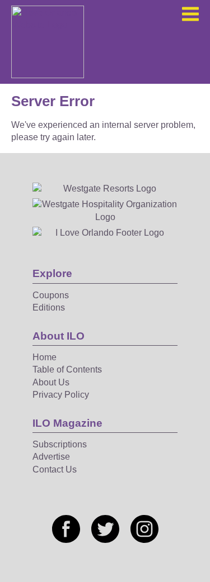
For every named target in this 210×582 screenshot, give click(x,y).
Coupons (50, 295)
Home (44, 357)
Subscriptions (59, 444)
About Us (50, 382)
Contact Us (54, 469)
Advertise (51, 456)
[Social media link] (66, 528)
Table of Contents (67, 369)
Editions (48, 307)
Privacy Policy (60, 394)
